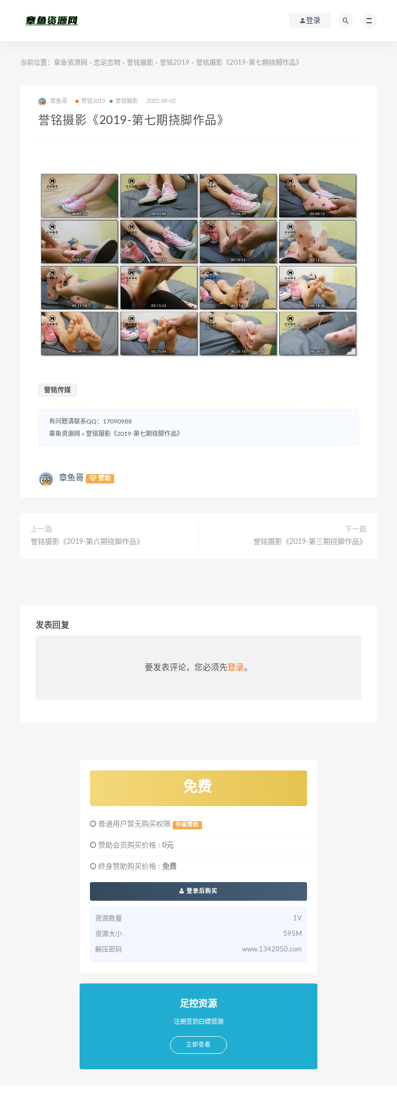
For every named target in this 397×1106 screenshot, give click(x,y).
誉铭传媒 (57, 390)
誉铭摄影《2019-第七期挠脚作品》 (134, 434)
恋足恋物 (107, 62)
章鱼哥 (71, 478)
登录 (235, 667)
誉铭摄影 (140, 62)
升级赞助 (187, 824)
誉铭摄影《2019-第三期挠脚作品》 (310, 542)
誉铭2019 (175, 62)
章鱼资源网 (70, 62)
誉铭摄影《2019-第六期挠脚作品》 (87, 542)
